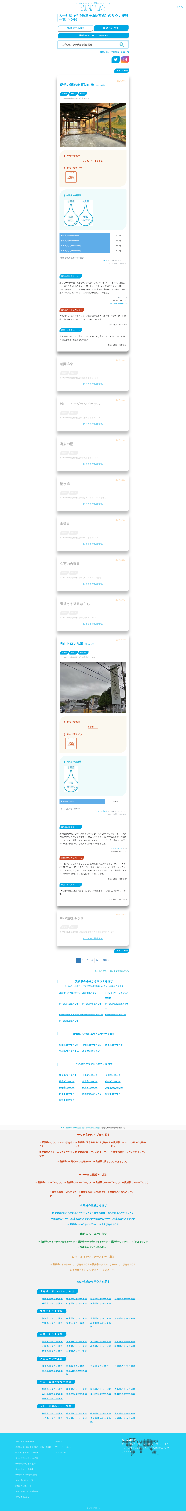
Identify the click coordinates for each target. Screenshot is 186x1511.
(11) (91, 1045)
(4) (69, 1051)
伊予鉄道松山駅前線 (93, 1128)
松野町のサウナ (66, 1100)
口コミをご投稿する (93, 384)
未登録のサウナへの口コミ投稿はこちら (112, 971)
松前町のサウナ (113, 1094)
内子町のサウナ (66, 1094)
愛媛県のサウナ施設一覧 (75, 1128)
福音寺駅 (83, 652)
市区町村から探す (75, 28)
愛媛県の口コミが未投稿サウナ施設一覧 (114, 52)
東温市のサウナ (89, 1081)
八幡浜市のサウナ (114, 1088)
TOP (62, 1128)
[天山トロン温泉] (93, 711)
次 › (97, 960)
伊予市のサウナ (66, 1088)
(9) (114, 1045)
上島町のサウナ (89, 1075)
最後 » (106, 960)
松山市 (73, 93)
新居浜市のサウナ (68, 1075)
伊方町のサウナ (89, 1088)
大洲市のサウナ (113, 1075)
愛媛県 (64, 93)
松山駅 (82, 93)
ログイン (180, 7)
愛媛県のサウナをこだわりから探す (93, 35)
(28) (68, 1045)
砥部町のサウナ (113, 1081)
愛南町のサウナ (66, 1081)
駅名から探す (111, 28)
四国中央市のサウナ (92, 1094)
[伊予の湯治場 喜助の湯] (93, 145)
